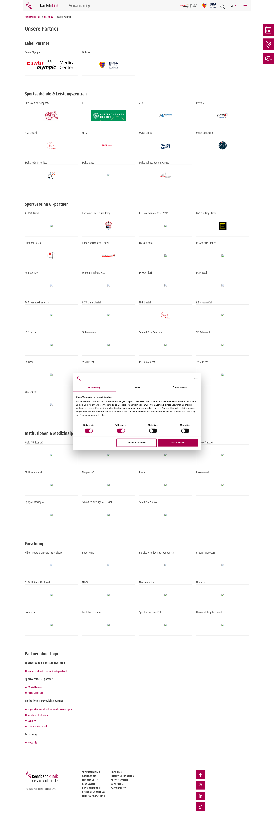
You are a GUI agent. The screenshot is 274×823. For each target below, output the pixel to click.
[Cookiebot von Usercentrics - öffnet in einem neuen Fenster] (185, 378)
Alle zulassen (178, 442)
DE (232, 6)
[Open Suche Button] (222, 7)
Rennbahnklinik (33, 17)
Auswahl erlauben (137, 442)
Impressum (117, 784)
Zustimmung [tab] (94, 387)
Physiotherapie (91, 788)
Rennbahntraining (93, 792)
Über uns (48, 17)
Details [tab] (137, 387)
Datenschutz (118, 788)
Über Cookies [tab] (180, 387)
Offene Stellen (119, 780)
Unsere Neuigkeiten (122, 776)
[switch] (121, 431)
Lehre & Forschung (93, 796)
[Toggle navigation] (245, 5)
